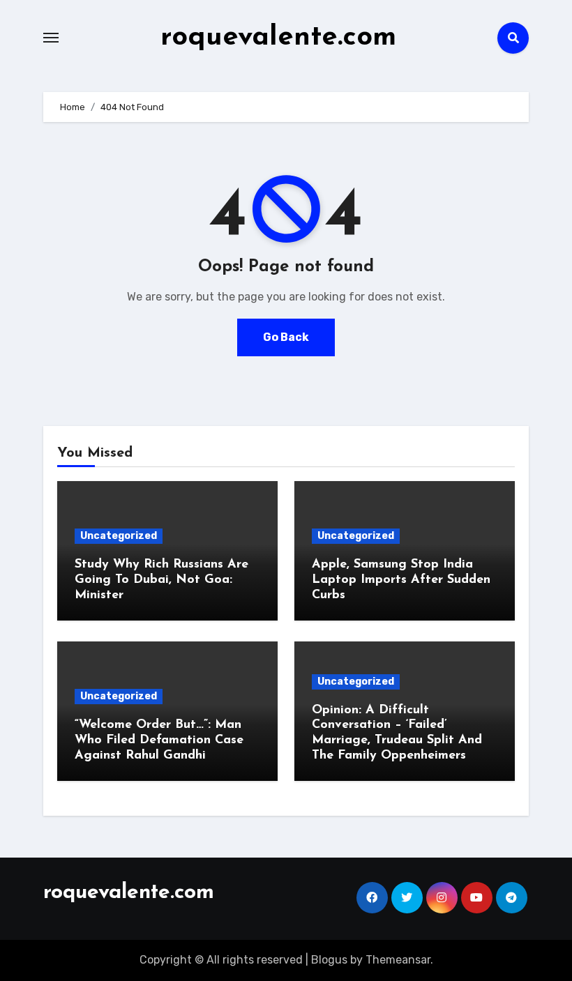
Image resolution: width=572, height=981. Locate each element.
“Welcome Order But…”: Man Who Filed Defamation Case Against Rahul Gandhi (159, 740)
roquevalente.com (278, 38)
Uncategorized (118, 536)
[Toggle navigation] (51, 38)
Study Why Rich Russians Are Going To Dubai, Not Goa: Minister (161, 579)
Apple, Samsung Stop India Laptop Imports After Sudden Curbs (401, 579)
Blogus (329, 959)
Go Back (286, 337)
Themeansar (398, 959)
